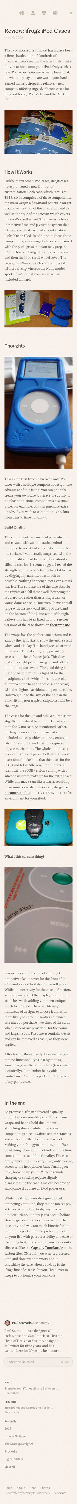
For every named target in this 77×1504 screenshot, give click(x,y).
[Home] (22, 13)
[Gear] (44, 13)
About (21, 1488)
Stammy (28, 1493)
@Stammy (42, 1323)
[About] (33, 13)
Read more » (52, 1350)
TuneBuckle (54, 1247)
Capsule (37, 1247)
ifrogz (32, 83)
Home (8, 1488)
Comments (60, 1493)
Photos (45, 1488)
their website (60, 625)
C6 (26, 1253)
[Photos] (55, 13)
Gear (32, 1488)
